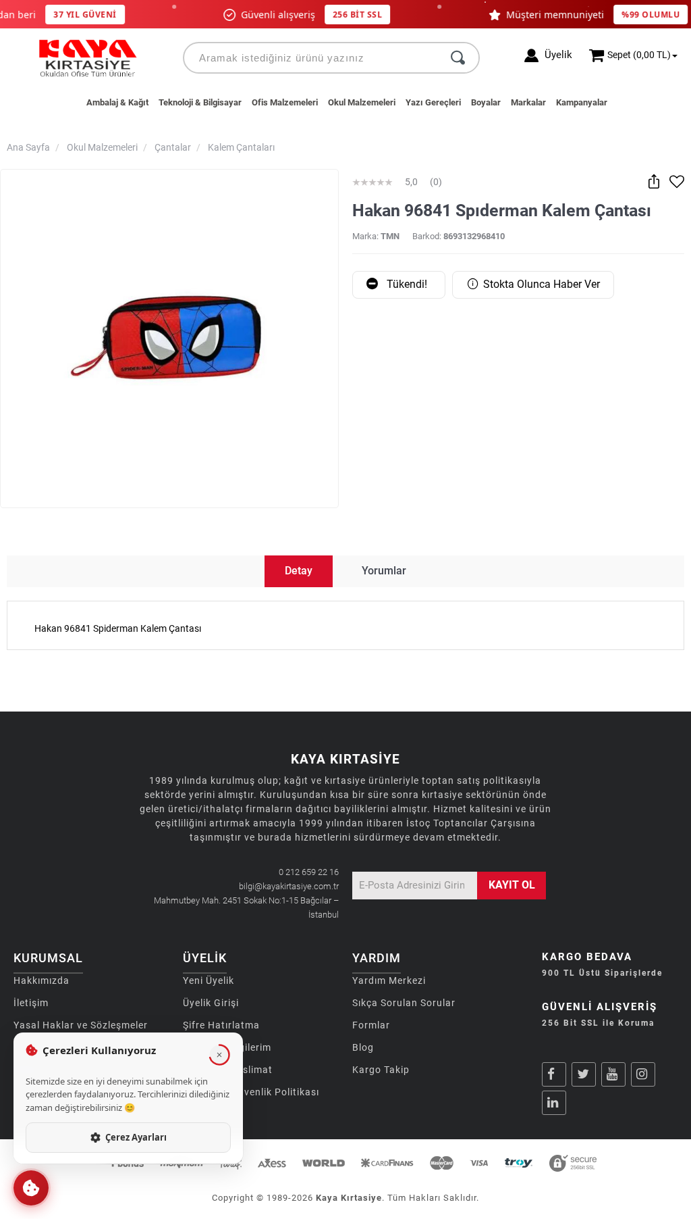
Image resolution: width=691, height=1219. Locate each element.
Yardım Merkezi (389, 980)
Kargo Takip (381, 1069)
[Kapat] (219, 1054)
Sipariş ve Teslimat (228, 1069)
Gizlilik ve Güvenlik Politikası (251, 1092)
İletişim (31, 1002)
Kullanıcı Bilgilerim (227, 1047)
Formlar (371, 1025)
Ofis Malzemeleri (285, 102)
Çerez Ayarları (136, 1137)
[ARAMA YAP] (457, 57)
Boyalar (486, 102)
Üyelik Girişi (211, 1002)
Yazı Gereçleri (433, 102)
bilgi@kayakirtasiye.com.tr (289, 886)
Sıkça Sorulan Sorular (403, 1002)
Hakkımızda (41, 980)
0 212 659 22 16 (309, 872)
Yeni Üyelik (208, 980)
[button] (31, 1187)
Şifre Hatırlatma (221, 1025)
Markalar (528, 102)
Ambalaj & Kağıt (117, 102)
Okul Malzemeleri (361, 102)
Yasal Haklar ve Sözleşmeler (80, 1025)
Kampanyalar (581, 102)
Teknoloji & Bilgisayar (200, 102)
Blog (363, 1047)
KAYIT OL (512, 884)
